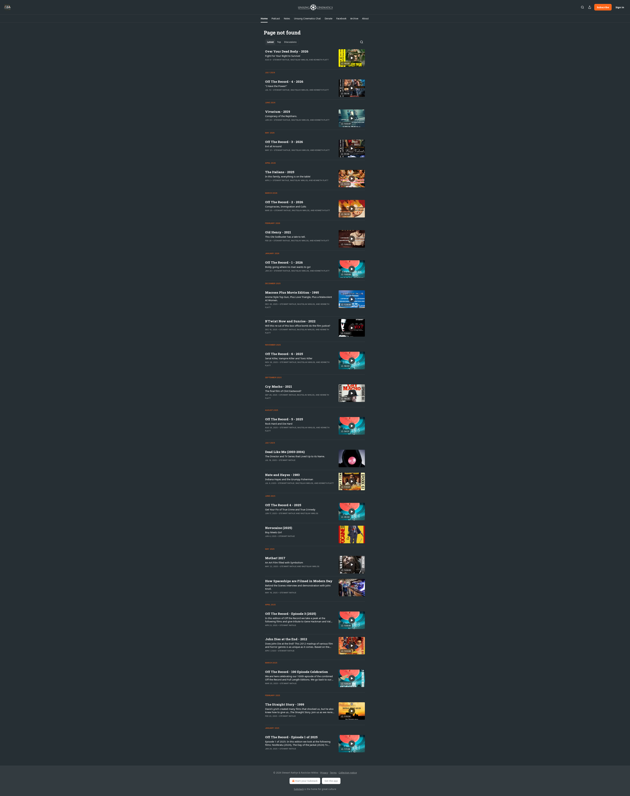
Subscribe (603, 7)
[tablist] (281, 42)
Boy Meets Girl (273, 532)
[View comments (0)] (290, 64)
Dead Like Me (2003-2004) (285, 452)
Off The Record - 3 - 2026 (284, 142)
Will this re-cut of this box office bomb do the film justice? (297, 325)
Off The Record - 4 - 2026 (284, 81)
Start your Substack (306, 780)
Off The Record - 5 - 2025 (284, 419)
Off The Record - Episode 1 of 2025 (291, 737)
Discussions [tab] (290, 42)
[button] (264, 18)
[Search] (582, 7)
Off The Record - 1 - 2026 (284, 262)
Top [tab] (279, 42)
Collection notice (348, 772)
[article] (315, 58)
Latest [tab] (270, 42)
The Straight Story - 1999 (284, 704)
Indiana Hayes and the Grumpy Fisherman (289, 479)
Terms (333, 772)
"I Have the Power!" (276, 86)
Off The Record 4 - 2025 (283, 505)
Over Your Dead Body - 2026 (286, 51)
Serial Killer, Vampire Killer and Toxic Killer (288, 358)
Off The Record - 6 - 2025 (284, 354)
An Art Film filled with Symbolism (284, 562)
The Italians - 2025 (279, 172)
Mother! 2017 (275, 558)
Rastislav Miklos (299, 60)
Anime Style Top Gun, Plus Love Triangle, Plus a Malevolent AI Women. (298, 298)
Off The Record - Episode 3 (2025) (290, 614)
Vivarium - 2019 (277, 111)
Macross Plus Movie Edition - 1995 (292, 292)
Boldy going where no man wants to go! (288, 267)
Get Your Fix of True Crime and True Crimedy (290, 509)
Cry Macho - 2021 (278, 386)
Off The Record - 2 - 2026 (284, 202)
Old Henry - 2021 (278, 232)
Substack (299, 789)
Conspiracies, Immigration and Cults (285, 206)
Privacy (324, 772)
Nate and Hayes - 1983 (282, 475)
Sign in (620, 7)
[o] (351, 58)
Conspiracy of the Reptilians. (281, 116)
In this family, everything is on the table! (287, 176)
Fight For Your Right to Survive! (282, 55)
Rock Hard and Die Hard (278, 423)
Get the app (331, 780)
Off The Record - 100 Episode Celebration (296, 672)
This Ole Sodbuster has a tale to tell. (285, 236)
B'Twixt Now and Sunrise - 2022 (290, 321)
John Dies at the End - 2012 (286, 639)
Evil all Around (273, 146)
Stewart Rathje (281, 60)
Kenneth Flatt (321, 60)
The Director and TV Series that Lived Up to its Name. (295, 456)
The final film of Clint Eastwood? (283, 391)
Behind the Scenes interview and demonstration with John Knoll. (298, 587)
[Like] (267, 518)
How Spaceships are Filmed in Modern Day (298, 581)
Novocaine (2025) (278, 528)
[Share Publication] (589, 7)
